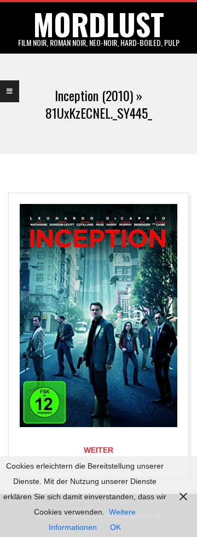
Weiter (98, 450)
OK (115, 527)
